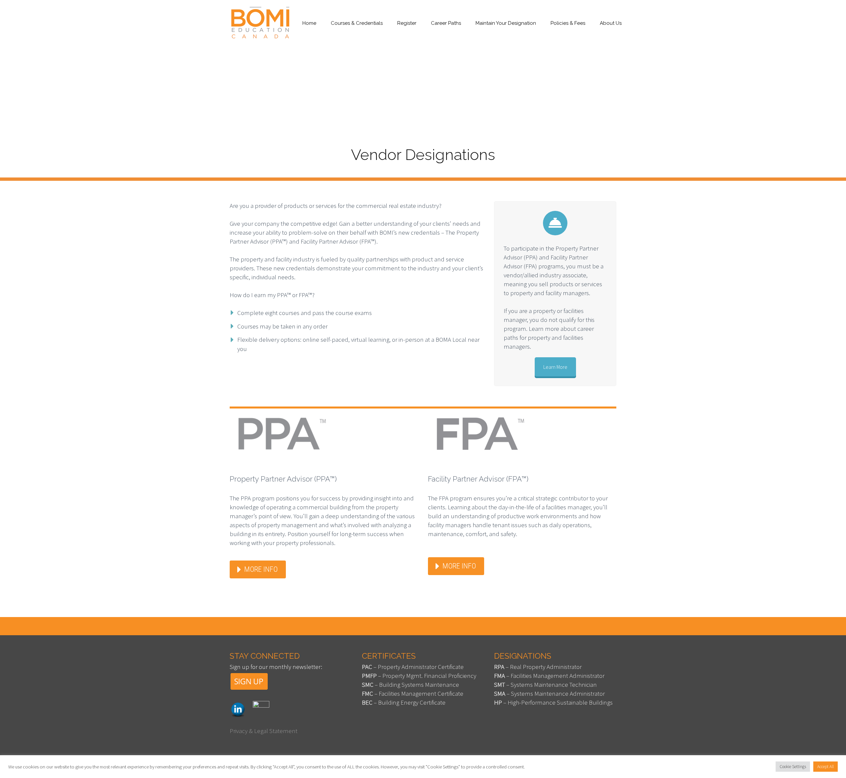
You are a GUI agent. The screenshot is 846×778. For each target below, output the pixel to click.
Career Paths (446, 23)
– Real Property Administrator (538, 667)
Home (309, 23)
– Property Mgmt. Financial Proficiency (419, 676)
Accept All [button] (825, 766)
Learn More (555, 367)
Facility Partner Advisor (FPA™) (478, 479)
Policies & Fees (568, 23)
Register (406, 23)
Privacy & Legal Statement (263, 731)
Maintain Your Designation (506, 23)
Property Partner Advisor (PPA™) (283, 479)
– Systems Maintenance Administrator (549, 693)
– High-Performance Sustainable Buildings (553, 702)
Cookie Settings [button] (793, 766)
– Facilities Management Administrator (549, 676)
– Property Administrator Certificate (413, 667)
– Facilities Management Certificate (412, 693)
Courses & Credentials (357, 23)
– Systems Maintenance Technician (545, 684)
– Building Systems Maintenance (410, 684)
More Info (261, 569)
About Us (611, 23)
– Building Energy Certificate (403, 702)
